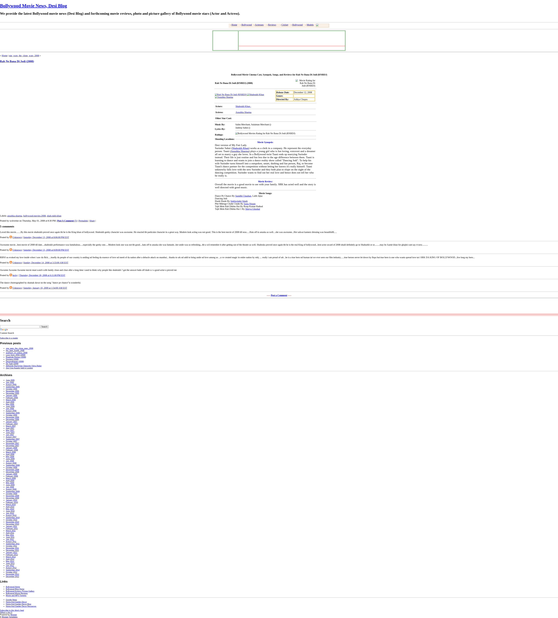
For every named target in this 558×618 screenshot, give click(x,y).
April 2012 (10, 559)
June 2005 (10, 380)
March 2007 (11, 426)
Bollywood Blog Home (15, 589)
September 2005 (13, 387)
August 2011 (11, 542)
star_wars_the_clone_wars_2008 (24, 55)
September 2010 (13, 518)
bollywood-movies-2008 (34, 216)
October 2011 (11, 546)
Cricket (284, 25)
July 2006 (10, 408)
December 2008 (12, 472)
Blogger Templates (10, 617)
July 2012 (10, 566)
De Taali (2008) (12, 364)
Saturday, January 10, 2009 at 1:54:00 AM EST (45, 288)
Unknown (17, 237)
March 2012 (11, 557)
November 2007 (12, 443)
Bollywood (247, 25)
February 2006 (12, 398)
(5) (67, 221)
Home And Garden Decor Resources (21, 606)
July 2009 (10, 487)
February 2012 (12, 555)
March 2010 (11, 504)
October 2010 (11, 520)
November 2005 (12, 391)
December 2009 (12, 498)
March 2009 (11, 478)
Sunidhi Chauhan (243, 196)
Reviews (272, 25)
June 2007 (10, 432)
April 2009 (10, 480)
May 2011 (10, 535)
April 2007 (10, 428)
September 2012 (13, 570)
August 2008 (11, 463)
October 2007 (11, 441)
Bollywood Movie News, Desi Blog (33, 5)
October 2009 (11, 494)
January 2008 (11, 448)
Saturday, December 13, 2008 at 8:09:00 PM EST (46, 250)
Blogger (13, 615)
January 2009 (11, 474)
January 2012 (11, 552)
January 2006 (11, 395)
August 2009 (11, 489)
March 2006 (11, 400)
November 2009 (12, 496)
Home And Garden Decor (16, 602)
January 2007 (11, 422)
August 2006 (11, 411)
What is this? (6, 612)
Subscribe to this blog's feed (12, 610)
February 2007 (12, 424)
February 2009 (12, 476)
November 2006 (12, 417)
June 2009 (10, 485)
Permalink (83, 221)
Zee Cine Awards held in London (19, 368)
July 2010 (10, 513)
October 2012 (11, 572)
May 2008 (10, 456)
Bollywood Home (13, 587)
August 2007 (11, 437)
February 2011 (12, 528)
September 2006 (13, 413)
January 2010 (11, 500)
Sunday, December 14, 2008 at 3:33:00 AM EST (45, 262)
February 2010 (12, 502)
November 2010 (12, 522)
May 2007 (10, 430)
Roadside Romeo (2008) (16, 357)
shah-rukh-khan (54, 216)
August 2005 (11, 385)
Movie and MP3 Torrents (16, 595)
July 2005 (10, 382)
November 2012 (12, 574)
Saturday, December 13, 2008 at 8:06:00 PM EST (46, 237)
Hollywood (297, 25)
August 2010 (11, 515)
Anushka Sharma (243, 112)
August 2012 (11, 568)
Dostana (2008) (12, 359)
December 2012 (12, 576)
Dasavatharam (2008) (15, 361)
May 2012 (10, 561)
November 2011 (12, 548)
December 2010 (12, 524)
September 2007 (13, 439)
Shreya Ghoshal (252, 209)
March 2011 (11, 531)
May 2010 (10, 509)
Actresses (259, 25)
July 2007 (10, 435)
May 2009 (10, 483)
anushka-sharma (14, 216)
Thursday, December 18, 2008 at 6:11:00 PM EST (42, 275)
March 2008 (11, 452)
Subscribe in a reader (9, 338)
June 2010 (10, 511)
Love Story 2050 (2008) (15, 355)
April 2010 (10, 507)
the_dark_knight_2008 (15, 350)
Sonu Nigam (249, 204)
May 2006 (10, 404)
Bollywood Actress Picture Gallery (20, 591)
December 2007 (12, 446)
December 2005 (12, 393)
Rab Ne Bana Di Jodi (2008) (17, 61)
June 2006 (10, 406)
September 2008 (13, 465)
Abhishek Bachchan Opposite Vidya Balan (24, 366)
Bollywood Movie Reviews (17, 593)
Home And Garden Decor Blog (18, 604)
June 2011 (10, 537)
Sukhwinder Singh (239, 201)
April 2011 (10, 533)
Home (234, 25)
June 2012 (10, 563)
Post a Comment (279, 295)
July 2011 (10, 539)
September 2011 (12, 544)
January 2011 (11, 526)
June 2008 (10, 459)
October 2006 (11, 415)
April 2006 (10, 402)
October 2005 (11, 389)
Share (92, 221)
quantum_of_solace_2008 (16, 353)
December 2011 (12, 550)
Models (310, 25)
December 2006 (12, 419)
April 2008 (10, 454)
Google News (11, 600)
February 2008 (12, 450)
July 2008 (10, 461)
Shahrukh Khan (243, 106)
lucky (15, 275)
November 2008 (12, 470)
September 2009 (13, 491)
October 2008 (11, 467)
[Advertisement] (224, 40)
